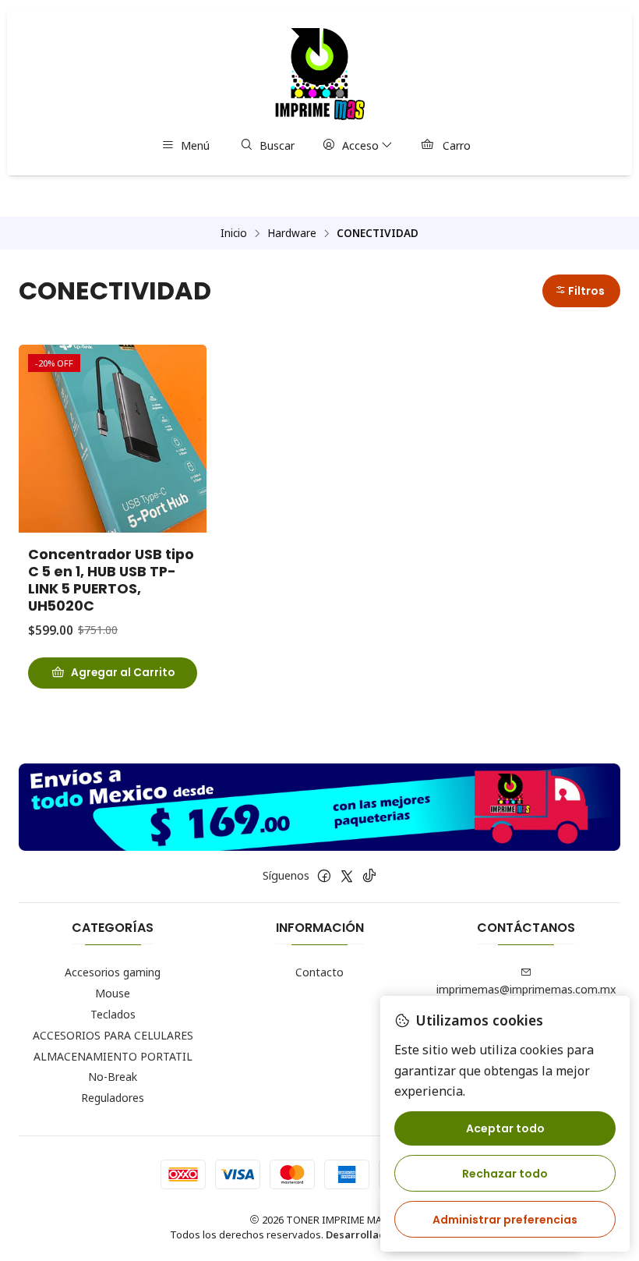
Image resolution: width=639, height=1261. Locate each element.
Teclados (113, 1014)
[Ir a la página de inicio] (319, 74)
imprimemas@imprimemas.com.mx (526, 989)
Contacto (319, 972)
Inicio (234, 233)
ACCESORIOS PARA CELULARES (113, 1035)
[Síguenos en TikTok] (369, 876)
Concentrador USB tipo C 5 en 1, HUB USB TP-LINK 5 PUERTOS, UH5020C (111, 580)
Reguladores (112, 1097)
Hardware (291, 233)
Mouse (112, 993)
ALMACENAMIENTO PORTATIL (113, 1056)
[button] (581, 291)
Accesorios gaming (113, 972)
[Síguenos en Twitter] (347, 876)
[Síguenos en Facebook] (324, 876)
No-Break (112, 1076)
